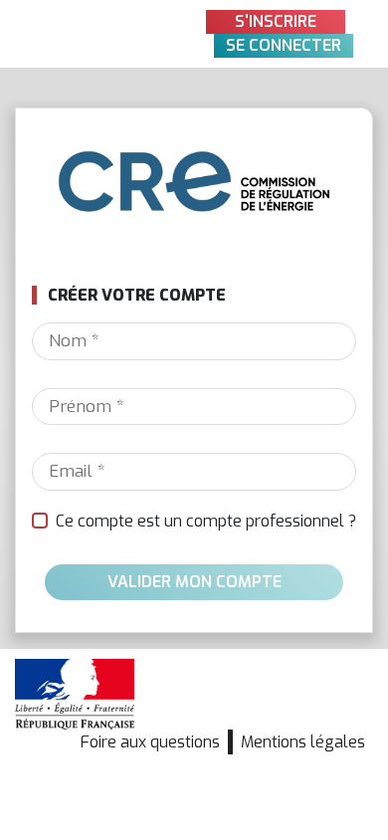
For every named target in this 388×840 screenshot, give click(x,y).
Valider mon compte (194, 581)
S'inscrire (275, 21)
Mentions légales (303, 742)
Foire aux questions (150, 742)
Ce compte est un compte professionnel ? (206, 521)
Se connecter (283, 45)
